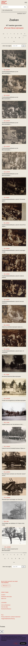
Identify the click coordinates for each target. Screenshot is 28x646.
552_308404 (7, 472)
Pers (2, 615)
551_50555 (7, 274)
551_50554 (6, 248)
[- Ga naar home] (12, 2)
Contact (3, 594)
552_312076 (7, 325)
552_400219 (7, 398)
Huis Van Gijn (4, 607)
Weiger (16, 643)
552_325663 (7, 446)
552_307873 (7, 146)
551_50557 (6, 299)
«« (3, 33)
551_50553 (6, 223)
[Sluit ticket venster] (2, 631)
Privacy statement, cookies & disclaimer (10, 616)
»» (14, 41)
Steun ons (3, 598)
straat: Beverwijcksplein (15, 28)
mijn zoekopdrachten (7, 10)
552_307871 (7, 95)
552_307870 (7, 70)
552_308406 (7, 497)
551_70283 (6, 374)
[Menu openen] (26, 2)
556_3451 (6, 521)
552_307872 (7, 121)
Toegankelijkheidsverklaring (8, 618)
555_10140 (6, 422)
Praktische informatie (6, 596)
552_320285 (7, 547)
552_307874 (7, 172)
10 (19, 37)
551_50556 (6, 349)
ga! (23, 46)
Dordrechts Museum (6, 609)
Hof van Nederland (5, 605)
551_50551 (6, 197)
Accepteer (23, 643)
